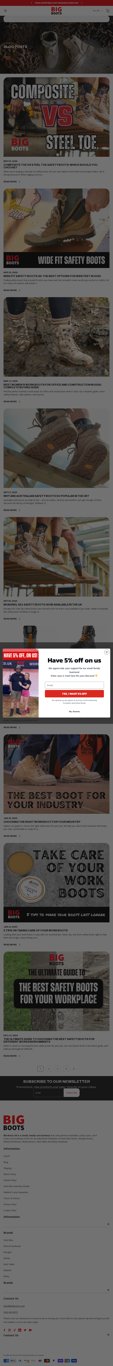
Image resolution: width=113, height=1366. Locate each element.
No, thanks (74, 711)
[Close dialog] (106, 652)
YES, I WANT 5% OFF (74, 693)
